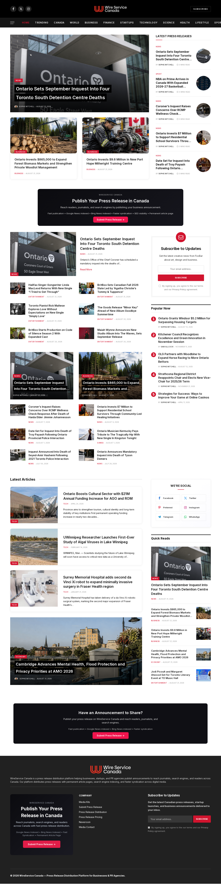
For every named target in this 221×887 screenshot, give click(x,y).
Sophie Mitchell (26, 106)
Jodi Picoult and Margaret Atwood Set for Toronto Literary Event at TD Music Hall (170, 675)
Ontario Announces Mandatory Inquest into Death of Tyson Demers (117, 455)
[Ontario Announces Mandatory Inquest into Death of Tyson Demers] (86, 455)
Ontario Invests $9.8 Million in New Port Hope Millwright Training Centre (115, 161)
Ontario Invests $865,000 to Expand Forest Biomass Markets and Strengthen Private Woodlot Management (43, 163)
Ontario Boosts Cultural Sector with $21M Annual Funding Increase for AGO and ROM (98, 496)
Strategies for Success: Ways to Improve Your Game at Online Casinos (183, 395)
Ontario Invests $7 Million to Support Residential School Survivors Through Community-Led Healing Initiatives (174, 137)
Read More (86, 269)
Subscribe (200, 9)
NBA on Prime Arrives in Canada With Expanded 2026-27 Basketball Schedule (172, 82)
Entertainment (36, 297)
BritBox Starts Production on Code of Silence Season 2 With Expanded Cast (50, 333)
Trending (41, 22)
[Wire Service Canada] (110, 9)
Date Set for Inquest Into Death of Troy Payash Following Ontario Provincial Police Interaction (173, 164)
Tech (14, 521)
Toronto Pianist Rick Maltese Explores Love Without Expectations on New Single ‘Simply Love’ (46, 311)
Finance (109, 22)
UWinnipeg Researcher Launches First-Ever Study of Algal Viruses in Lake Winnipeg (98, 539)
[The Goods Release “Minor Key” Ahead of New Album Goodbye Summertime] (86, 309)
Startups (127, 22)
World (74, 22)
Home (25, 22)
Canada (59, 22)
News (18, 80)
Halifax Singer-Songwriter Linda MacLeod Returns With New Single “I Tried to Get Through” (50, 288)
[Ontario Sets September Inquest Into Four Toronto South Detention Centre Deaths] (79, 73)
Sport (159, 74)
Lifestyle (202, 22)
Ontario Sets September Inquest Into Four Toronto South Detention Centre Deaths (173, 55)
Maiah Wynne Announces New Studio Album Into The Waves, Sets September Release (119, 333)
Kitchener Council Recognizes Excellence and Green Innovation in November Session (181, 338)
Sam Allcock (167, 347)
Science (169, 22)
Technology (148, 22)
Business (91, 22)
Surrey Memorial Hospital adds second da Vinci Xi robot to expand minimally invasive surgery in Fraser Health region (98, 582)
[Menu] (12, 22)
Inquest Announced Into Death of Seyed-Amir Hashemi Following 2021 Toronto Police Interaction (49, 455)
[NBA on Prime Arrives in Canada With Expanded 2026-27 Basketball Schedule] (203, 83)
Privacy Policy (179, 289)
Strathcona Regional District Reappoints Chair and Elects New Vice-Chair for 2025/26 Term (184, 377)
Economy (21, 657)
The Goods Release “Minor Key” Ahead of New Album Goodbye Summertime (117, 311)
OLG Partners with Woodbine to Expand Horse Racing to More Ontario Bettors (183, 358)
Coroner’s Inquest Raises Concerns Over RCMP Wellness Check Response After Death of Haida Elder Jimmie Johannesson (173, 110)
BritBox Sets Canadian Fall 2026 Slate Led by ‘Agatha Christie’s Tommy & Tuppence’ (117, 288)
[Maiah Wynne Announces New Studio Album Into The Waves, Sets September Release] (86, 333)
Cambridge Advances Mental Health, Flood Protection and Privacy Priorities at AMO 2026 (169, 654)
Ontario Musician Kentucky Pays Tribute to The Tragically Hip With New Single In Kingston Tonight (118, 434)
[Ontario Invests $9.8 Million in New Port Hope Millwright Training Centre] (115, 135)
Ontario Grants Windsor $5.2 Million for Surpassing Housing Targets (184, 320)
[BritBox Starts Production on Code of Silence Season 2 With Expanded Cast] (17, 333)
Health (185, 22)
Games (100, 443)
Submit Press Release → (110, 219)
